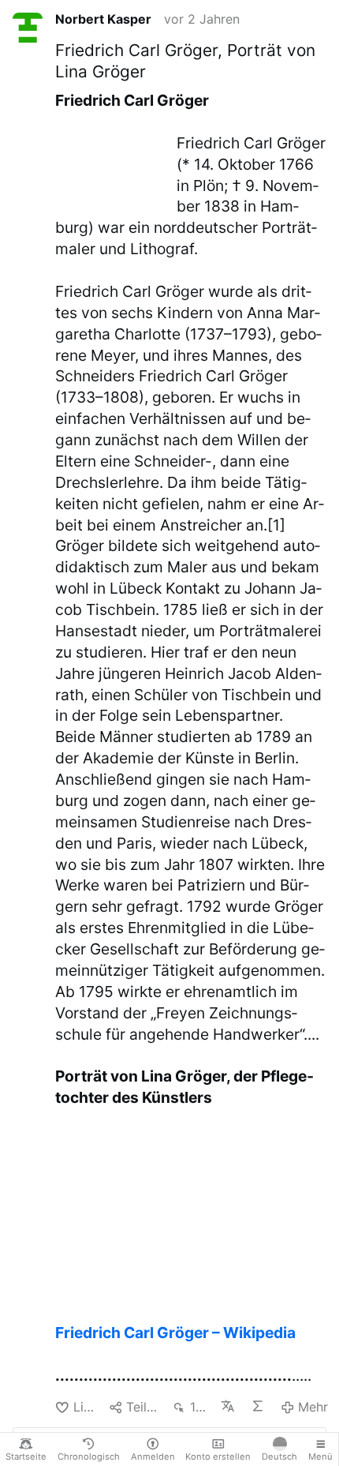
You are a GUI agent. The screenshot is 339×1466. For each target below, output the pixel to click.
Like (84, 1407)
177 (199, 1407)
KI (259, 1406)
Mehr (313, 1407)
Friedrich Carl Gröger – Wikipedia (175, 1332)
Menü (320, 1456)
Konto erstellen (218, 1456)
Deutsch (279, 1456)
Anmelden (153, 1456)
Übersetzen (229, 1406)
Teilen (142, 1407)
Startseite (26, 1456)
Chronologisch (89, 1456)
